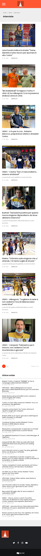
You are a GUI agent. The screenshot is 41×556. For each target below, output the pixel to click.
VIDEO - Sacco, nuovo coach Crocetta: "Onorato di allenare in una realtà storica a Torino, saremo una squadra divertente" (18, 499)
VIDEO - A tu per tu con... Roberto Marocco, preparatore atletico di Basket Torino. (20, 134)
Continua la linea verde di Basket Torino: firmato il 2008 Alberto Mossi (17, 423)
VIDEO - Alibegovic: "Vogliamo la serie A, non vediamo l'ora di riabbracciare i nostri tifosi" (20, 302)
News (10, 13)
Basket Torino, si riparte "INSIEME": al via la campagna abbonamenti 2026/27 (18, 382)
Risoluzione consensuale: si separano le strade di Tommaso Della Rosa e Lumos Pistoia (20, 430)
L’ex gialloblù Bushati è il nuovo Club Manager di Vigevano (20, 436)
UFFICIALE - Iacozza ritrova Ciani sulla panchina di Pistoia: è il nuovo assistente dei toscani (20, 507)
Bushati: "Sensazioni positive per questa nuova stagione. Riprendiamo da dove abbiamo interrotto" (20, 215)
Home (5, 13)
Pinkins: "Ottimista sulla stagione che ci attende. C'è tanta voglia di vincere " (19, 259)
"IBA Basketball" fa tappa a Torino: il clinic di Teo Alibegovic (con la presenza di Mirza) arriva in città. (20, 93)
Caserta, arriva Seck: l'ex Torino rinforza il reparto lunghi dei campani (18, 410)
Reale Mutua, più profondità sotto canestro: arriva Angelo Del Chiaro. (19, 397)
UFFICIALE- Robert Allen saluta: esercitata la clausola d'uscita (19, 479)
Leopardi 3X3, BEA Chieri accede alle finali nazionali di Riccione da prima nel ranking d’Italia (18, 443)
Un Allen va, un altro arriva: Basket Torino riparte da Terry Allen (18, 472)
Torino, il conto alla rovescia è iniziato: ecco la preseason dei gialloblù (20, 403)
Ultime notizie (8, 375)
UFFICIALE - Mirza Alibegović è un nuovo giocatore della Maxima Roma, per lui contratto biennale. (20, 389)
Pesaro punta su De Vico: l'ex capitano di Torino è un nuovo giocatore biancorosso (20, 514)
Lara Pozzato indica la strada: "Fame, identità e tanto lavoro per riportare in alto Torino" (19, 53)
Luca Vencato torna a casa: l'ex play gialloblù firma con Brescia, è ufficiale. (19, 451)
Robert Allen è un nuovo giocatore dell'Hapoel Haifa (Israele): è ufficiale (20, 416)
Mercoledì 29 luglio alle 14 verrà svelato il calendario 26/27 (18, 492)
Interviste (17, 13)
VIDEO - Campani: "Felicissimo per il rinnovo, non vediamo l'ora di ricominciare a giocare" (18, 347)
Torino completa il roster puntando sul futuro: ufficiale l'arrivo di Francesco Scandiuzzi (20, 466)
